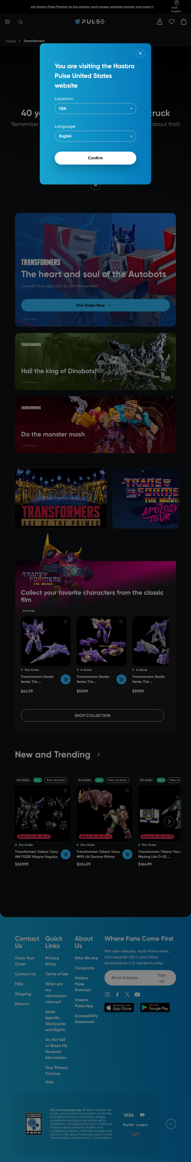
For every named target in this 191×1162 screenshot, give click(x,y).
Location (64, 98)
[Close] (140, 53)
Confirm (95, 158)
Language (65, 126)
